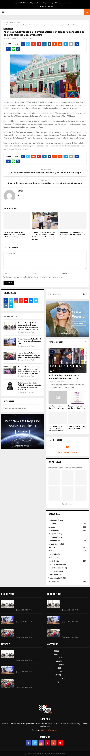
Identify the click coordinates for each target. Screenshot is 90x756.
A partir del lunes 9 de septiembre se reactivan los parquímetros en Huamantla (45, 183)
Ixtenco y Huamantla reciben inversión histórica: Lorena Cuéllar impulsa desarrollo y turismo (43, 236)
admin (7, 38)
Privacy (50, 3)
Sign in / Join (35, 3)
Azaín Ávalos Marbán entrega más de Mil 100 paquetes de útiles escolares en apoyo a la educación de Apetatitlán (29, 370)
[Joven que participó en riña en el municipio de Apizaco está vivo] (77, 418)
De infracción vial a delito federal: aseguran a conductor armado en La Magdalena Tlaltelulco (29, 386)
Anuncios (52, 524)
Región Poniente (55, 568)
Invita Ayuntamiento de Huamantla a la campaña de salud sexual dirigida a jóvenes (16, 234)
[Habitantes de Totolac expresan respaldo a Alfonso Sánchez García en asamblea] (10, 356)
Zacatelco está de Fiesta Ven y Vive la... (56, 407)
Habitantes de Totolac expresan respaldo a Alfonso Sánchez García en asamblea (29, 355)
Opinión (51, 551)
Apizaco (52, 527)
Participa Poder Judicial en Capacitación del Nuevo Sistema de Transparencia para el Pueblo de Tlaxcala (28, 326)
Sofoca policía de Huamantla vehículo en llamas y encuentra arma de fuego (45, 172)
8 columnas (53, 520)
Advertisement (59, 3)
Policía (51, 554)
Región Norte (54, 561)
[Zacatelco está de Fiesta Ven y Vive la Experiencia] (58, 397)
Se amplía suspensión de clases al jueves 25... (76, 407)
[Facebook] (28, 742)
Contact (69, 3)
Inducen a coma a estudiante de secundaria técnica (56, 428)
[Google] (53, 742)
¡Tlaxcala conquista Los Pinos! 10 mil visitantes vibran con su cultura (29, 341)
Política (51, 558)
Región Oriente (8, 28)
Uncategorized (54, 581)
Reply (60, 452)
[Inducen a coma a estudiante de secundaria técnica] (58, 418)
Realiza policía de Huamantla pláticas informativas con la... (64, 377)
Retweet (66, 452)
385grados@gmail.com (49, 730)
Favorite (74, 452)
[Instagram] (41, 742)
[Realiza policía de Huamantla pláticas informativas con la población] (67, 360)
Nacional (52, 547)
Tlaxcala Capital (55, 578)
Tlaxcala (52, 575)
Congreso (52, 534)
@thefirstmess (67, 504)
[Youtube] (60, 742)
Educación (53, 537)
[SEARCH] (83, 294)
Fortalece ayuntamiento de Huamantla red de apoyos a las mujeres (72, 234)
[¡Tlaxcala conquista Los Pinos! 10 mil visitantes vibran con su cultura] (10, 342)
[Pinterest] (47, 742)
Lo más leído (53, 544)
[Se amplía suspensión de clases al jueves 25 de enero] (77, 397)
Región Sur (53, 571)
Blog (44, 3)
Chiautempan (54, 530)
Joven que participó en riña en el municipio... (76, 427)
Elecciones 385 (54, 541)
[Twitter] (35, 742)
